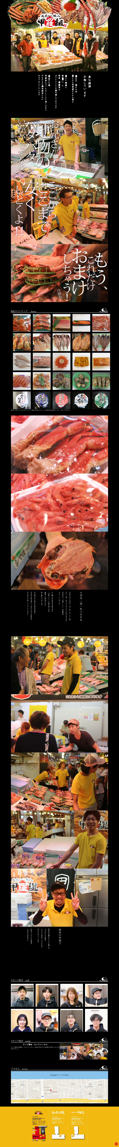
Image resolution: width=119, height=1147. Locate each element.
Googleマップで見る (59, 1075)
